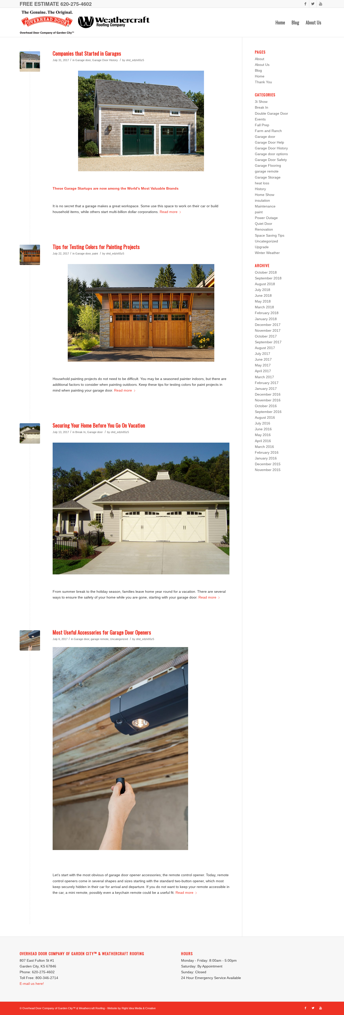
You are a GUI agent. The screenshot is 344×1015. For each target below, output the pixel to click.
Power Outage (266, 218)
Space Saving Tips (269, 235)
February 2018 (267, 313)
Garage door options (271, 154)
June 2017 (263, 359)
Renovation (264, 229)
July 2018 (262, 290)
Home (259, 76)
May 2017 (263, 365)
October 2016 (266, 406)
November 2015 (268, 470)
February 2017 (267, 383)
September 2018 (268, 278)
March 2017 (264, 377)
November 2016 (268, 400)
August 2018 (265, 284)
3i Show (261, 102)
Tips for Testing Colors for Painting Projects (96, 246)
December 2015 (268, 464)
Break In (80, 432)
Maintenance (265, 206)
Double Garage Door (271, 113)
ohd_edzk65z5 (135, 60)
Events (260, 119)
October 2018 (266, 272)
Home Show (264, 195)
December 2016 (268, 394)
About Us (262, 65)
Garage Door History (105, 60)
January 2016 (266, 458)
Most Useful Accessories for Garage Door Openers (102, 632)
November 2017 (268, 330)
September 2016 (268, 412)
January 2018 (266, 319)
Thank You (263, 82)
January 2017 (266, 389)
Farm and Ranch (268, 131)
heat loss (262, 183)
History (260, 189)
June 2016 (263, 429)
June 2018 (263, 295)
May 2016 (263, 435)
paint (95, 253)
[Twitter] (313, 4)
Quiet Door (263, 224)
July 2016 (262, 423)
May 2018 (263, 301)
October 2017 (266, 336)
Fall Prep (262, 125)
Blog (258, 70)
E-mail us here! (32, 984)
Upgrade (262, 247)
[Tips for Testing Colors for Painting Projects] (30, 255)
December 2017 (268, 325)
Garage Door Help (269, 142)
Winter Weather (267, 253)
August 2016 (265, 417)
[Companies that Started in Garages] (30, 61)
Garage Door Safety (271, 160)
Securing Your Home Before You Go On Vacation (99, 425)
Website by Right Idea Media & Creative (131, 1008)
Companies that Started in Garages (87, 53)
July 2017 (262, 354)
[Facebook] (305, 4)
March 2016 (264, 447)
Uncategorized (119, 639)
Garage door (83, 60)
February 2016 (267, 452)
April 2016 (263, 441)
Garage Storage (268, 177)
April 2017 (263, 371)
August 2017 (265, 348)
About (259, 59)
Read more (169, 212)
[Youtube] (320, 4)
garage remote (100, 639)
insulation (262, 200)
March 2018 (264, 307)
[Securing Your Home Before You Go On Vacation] (30, 433)
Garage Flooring (268, 165)
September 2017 (268, 342)
